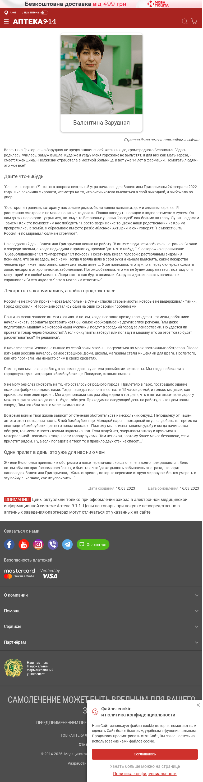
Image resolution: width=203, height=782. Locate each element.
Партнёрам (15, 642)
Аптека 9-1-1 (34, 21)
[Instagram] (38, 544)
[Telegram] (67, 544)
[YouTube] (24, 544)
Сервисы (12, 626)
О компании (16, 595)
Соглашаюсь (198, 705)
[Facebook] (9, 544)
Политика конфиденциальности (145, 773)
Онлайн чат (97, 544)
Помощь (12, 610)
